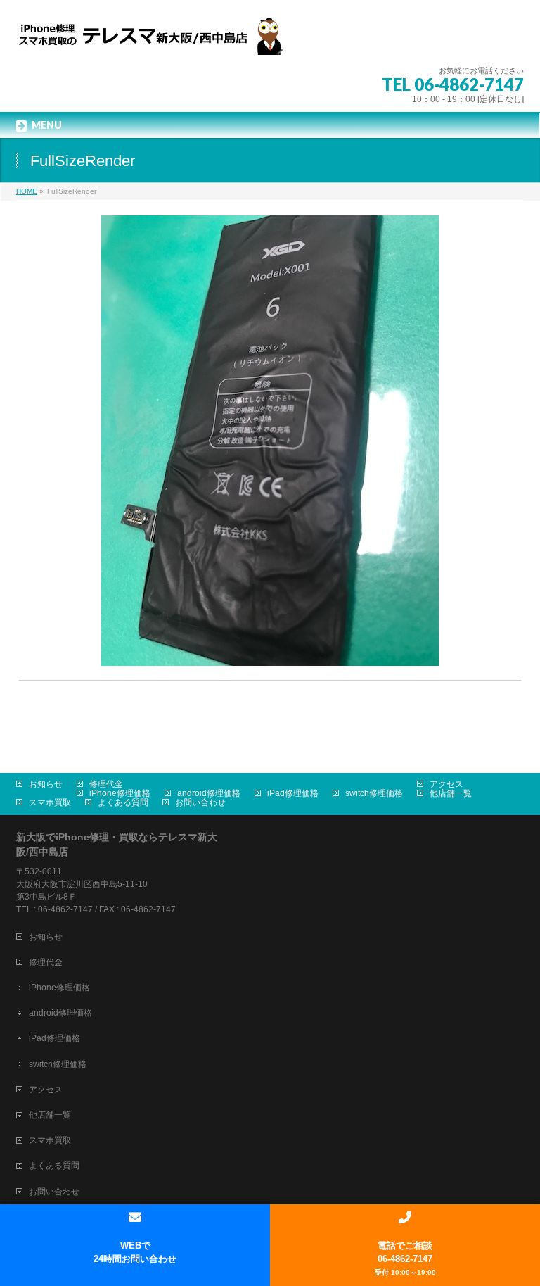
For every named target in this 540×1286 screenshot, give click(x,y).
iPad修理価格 (293, 793)
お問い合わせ (200, 802)
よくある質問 (123, 802)
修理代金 (106, 784)
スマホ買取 (50, 802)
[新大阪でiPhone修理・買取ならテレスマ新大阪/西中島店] (156, 39)
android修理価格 (208, 793)
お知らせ (46, 784)
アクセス (446, 784)
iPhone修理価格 (119, 793)
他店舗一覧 (451, 793)
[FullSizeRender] (270, 440)
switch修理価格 (374, 793)
